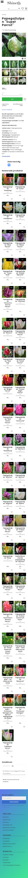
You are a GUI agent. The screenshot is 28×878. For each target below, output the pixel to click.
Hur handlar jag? (7, 825)
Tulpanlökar (6, 841)
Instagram (6, 860)
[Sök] (19, 9)
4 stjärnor (7, 766)
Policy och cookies (8, 830)
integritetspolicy (5, 807)
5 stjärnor (9, 766)
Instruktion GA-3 (7, 846)
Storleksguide (6, 862)
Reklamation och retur (9, 827)
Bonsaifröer (6, 838)
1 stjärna (3, 766)
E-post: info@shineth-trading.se (11, 865)
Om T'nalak (6, 857)
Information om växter (9, 843)
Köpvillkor (6, 822)
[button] (2, 1)
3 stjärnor (6, 766)
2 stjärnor (5, 766)
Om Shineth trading (8, 854)
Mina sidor (6, 817)
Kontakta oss (6, 819)
